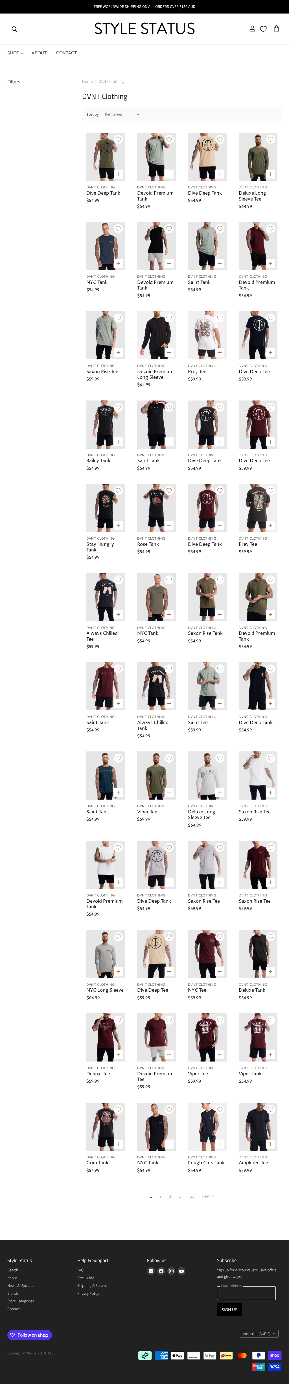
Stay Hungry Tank (100, 547)
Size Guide (85, 1278)
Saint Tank (199, 283)
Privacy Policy (88, 1293)
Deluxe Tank (252, 990)
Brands (13, 1293)
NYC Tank (97, 283)
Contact (66, 52)
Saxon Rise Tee (102, 372)
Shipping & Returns (92, 1286)
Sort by (92, 114)
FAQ (80, 1270)
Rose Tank (148, 545)
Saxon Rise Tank (205, 634)
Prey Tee (197, 372)
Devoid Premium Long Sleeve (155, 375)
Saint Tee (198, 723)
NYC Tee (197, 990)
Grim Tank (97, 1163)
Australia (256, 1334)
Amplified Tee (253, 1163)
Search (12, 1270)
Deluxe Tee (98, 1074)
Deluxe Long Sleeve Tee (252, 196)
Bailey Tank (98, 461)
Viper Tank (250, 1074)
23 (192, 1196)
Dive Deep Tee (254, 372)
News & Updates (20, 1286)
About (39, 52)
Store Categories (20, 1301)
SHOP (13, 52)
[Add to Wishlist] (118, 139)
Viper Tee (147, 812)
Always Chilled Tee (102, 636)
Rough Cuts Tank (206, 1163)
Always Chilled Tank (152, 725)
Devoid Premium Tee (155, 1077)
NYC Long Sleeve (105, 990)
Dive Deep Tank (103, 193)
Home (87, 81)
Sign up (229, 1309)
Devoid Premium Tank (155, 196)
